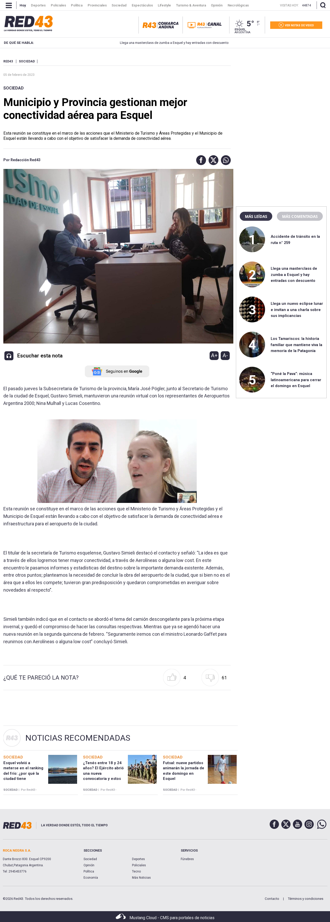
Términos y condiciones (305, 899)
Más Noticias (141, 877)
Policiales (139, 865)
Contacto (272, 899)
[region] (281, 91)
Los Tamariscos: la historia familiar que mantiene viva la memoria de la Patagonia (296, 344)
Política (89, 871)
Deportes (138, 859)
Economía (91, 877)
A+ (214, 355)
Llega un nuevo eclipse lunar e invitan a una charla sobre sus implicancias (297, 309)
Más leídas (256, 216)
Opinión (89, 865)
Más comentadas (300, 216)
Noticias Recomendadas (77, 738)
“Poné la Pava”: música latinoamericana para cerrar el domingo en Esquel (296, 379)
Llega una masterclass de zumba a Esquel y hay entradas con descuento (151, 43)
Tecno (136, 871)
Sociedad (13, 88)
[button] (200, 160)
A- (225, 355)
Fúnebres (187, 859)
